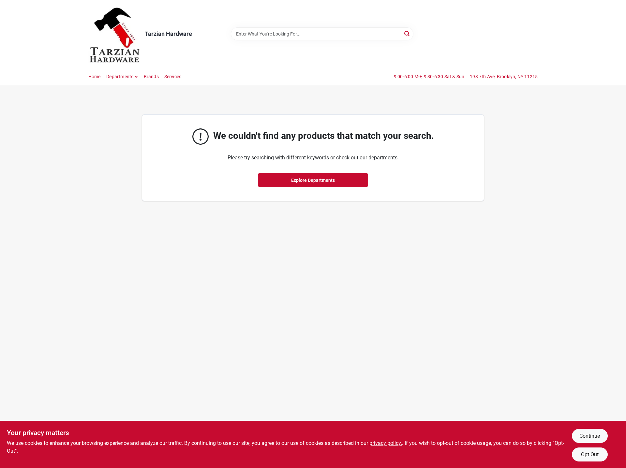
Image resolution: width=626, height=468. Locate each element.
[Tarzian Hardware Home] (114, 34)
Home (94, 76)
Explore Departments (313, 180)
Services (173, 76)
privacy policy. (385, 443)
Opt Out (590, 454)
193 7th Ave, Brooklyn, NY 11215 (504, 76)
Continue (589, 436)
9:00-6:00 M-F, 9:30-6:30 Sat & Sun (429, 76)
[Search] (407, 33)
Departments (119, 76)
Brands (151, 76)
